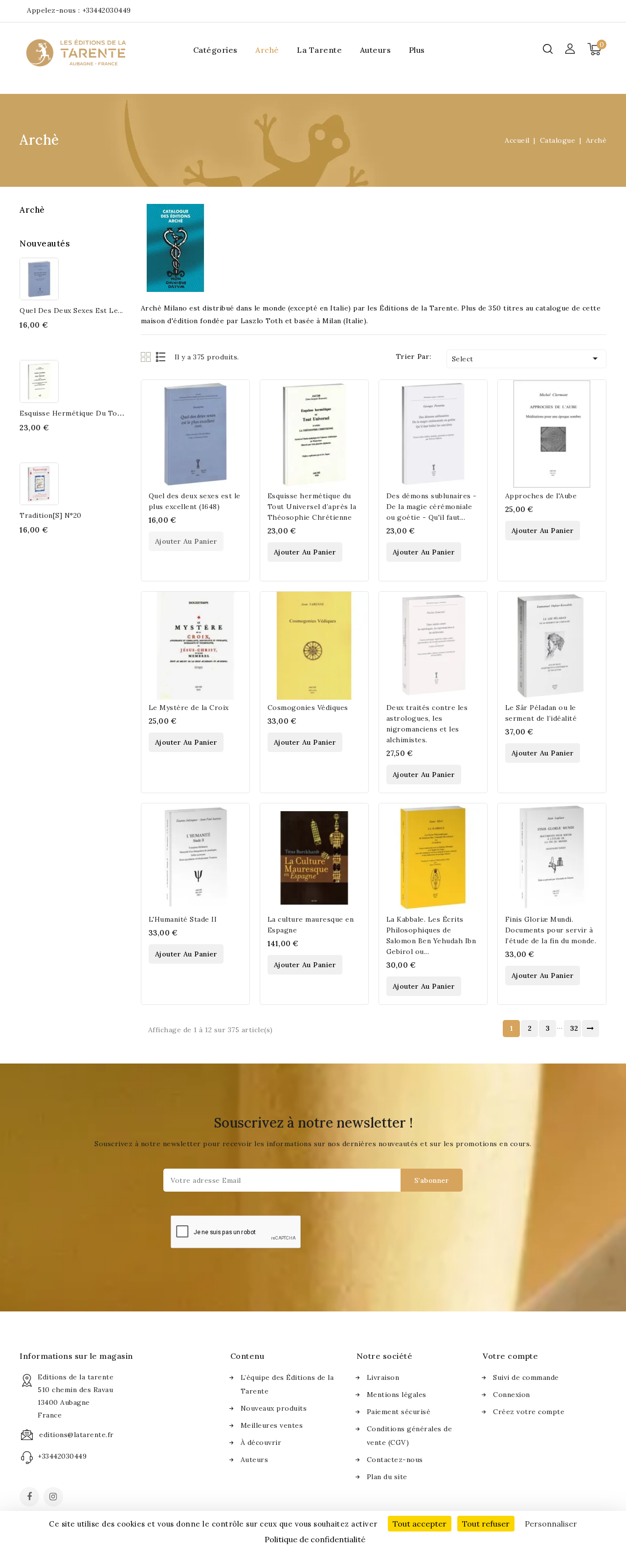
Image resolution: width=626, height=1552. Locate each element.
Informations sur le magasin (76, 1356)
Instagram (55, 1497)
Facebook (30, 1497)
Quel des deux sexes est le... (71, 310)
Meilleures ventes (272, 1425)
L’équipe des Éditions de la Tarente (287, 1384)
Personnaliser (551, 1524)
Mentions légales (396, 1394)
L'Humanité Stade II (183, 919)
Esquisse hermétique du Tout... (75, 413)
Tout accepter (420, 1524)
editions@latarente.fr (76, 1434)
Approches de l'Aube (541, 495)
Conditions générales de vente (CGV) (409, 1435)
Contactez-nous (395, 1459)
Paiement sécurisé (399, 1411)
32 (574, 1028)
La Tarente (319, 50)
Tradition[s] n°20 (51, 515)
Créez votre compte (528, 1411)
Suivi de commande (526, 1377)
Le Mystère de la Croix (189, 707)
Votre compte (510, 1356)
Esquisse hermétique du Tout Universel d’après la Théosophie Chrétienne (312, 506)
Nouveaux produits (274, 1408)
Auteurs (375, 50)
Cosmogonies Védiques (308, 707)
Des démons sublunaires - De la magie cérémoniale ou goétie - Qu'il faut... (431, 506)
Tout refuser (486, 1524)
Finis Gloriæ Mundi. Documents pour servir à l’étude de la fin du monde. (551, 930)
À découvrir (261, 1442)
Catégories (215, 50)
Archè (267, 50)
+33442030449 (106, 10)
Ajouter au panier (186, 541)
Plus (417, 50)
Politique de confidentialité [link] (315, 1539)
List (161, 357)
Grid (147, 357)
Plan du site (387, 1476)
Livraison (383, 1377)
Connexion (511, 1394)
